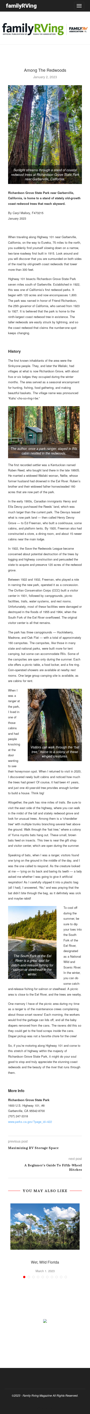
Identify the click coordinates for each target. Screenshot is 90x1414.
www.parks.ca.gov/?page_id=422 (30, 1121)
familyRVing (21, 5)
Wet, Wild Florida (45, 1262)
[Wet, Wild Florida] (45, 1226)
